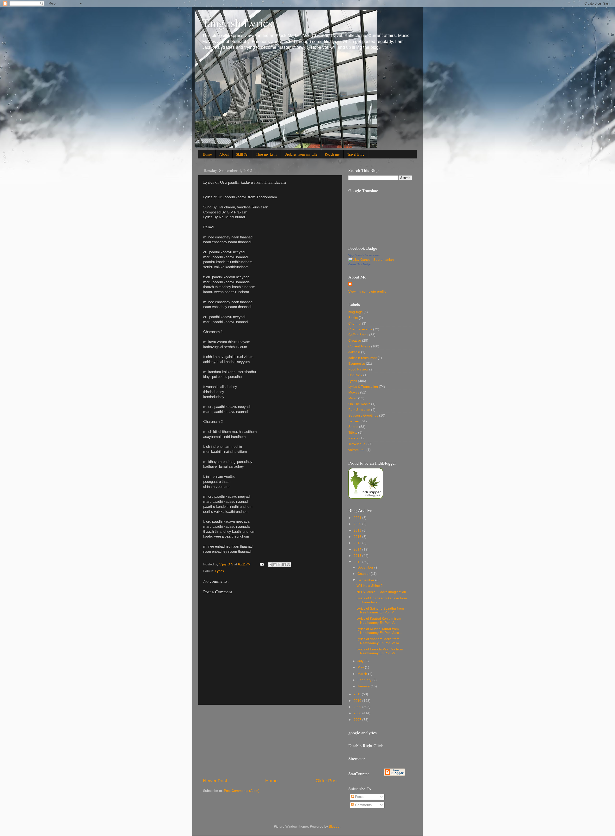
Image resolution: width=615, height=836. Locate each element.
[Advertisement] (270, 741)
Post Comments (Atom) (241, 791)
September (366, 580)
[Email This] (270, 564)
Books (353, 318)
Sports (353, 427)
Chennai (354, 323)
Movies (353, 392)
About (224, 154)
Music (352, 398)
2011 (358, 694)
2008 (358, 713)
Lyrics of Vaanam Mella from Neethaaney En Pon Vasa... (379, 641)
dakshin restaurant (362, 358)
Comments (363, 805)
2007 (358, 719)
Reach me (332, 154)
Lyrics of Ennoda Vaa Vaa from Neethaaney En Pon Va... (380, 651)
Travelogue (356, 444)
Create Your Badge (359, 264)
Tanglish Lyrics (237, 22)
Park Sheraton (359, 410)
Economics (356, 363)
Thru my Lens (266, 154)
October (364, 574)
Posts (358, 797)
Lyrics (219, 571)
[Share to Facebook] (284, 564)
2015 (358, 543)
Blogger (334, 826)
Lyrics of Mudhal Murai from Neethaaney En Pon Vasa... (379, 631)
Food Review (358, 369)
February (364, 680)
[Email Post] (261, 564)
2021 (358, 518)
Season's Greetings (363, 415)
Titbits (352, 432)
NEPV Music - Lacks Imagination (381, 592)
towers (353, 438)
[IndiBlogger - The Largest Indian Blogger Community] (365, 497)
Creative (354, 340)
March (362, 674)
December (365, 567)
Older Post (327, 780)
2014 (358, 549)
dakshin (354, 352)
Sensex (354, 421)
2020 (358, 524)
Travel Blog (355, 154)
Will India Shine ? (370, 586)
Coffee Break (358, 335)
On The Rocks (359, 404)
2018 (358, 530)
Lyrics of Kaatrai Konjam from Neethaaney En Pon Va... (379, 620)
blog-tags (355, 312)
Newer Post (215, 780)
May (361, 667)
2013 (358, 555)
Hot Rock (355, 375)
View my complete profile (367, 291)
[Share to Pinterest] (288, 564)
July (360, 661)
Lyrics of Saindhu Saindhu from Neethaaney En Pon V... (380, 610)
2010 (358, 701)
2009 (358, 707)
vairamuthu (356, 450)
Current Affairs (359, 346)
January (364, 686)
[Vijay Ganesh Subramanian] (371, 259)
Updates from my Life (300, 154)
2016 (358, 537)
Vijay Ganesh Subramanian (364, 255)
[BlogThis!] (274, 564)
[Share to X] (279, 564)
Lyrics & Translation (363, 386)
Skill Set (242, 154)
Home (207, 154)
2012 (358, 562)
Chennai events (360, 329)
